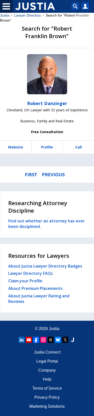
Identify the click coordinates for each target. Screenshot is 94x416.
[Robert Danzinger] (47, 74)
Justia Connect (47, 352)
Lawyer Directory (27, 15)
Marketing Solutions (47, 406)
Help (47, 379)
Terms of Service (47, 388)
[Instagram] (43, 340)
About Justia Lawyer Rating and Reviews (38, 298)
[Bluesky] (58, 340)
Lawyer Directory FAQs (30, 273)
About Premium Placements (35, 288)
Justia (4, 15)
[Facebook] (36, 340)
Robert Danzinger (47, 103)
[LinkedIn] (22, 340)
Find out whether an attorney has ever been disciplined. (46, 223)
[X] (65, 340)
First (31, 175)
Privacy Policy (47, 397)
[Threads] (51, 340)
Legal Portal (47, 361)
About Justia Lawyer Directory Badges (45, 266)
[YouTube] (29, 340)
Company (47, 370)
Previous (53, 175)
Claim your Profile (25, 281)
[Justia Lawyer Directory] (72, 340)
